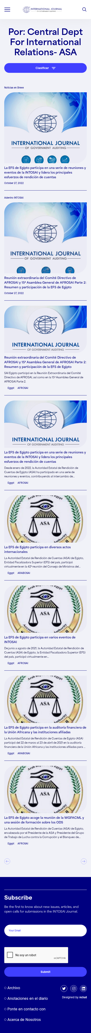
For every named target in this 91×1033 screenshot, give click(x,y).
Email (9, 920)
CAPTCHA (13, 942)
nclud (83, 997)
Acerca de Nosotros (24, 1019)
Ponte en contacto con (26, 1009)
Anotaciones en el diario (27, 998)
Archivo (13, 987)
